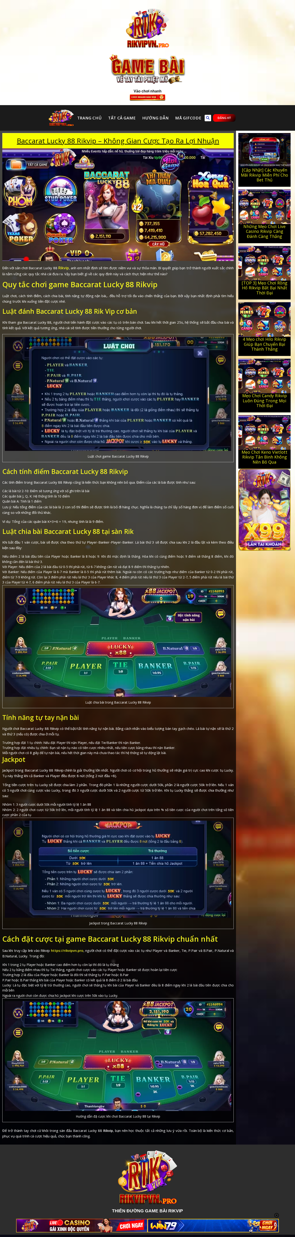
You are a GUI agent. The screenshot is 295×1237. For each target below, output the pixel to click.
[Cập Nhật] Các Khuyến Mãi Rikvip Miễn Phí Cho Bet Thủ (264, 175)
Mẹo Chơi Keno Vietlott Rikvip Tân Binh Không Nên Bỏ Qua (264, 457)
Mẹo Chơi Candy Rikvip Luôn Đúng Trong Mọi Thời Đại (264, 400)
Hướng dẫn (155, 118)
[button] (208, 118)
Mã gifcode (188, 118)
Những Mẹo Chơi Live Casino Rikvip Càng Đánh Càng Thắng (264, 231)
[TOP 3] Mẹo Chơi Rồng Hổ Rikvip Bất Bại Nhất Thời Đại (264, 288)
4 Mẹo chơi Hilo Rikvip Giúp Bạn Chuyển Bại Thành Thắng (264, 344)
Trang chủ (89, 118)
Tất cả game (122, 118)
